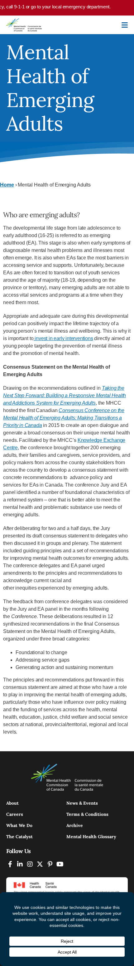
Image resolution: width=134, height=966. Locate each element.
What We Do (19, 825)
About (12, 803)
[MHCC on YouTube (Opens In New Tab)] (60, 864)
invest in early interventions (63, 338)
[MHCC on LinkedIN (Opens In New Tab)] (20, 864)
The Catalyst (19, 836)
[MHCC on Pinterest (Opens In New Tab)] (50, 864)
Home (7, 184)
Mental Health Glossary (91, 836)
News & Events (82, 803)
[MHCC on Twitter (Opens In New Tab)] (40, 864)
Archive (74, 825)
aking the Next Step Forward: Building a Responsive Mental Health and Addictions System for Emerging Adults (64, 395)
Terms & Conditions (87, 814)
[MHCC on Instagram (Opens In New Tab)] (30, 864)
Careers (14, 814)
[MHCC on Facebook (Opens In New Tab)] (10, 864)
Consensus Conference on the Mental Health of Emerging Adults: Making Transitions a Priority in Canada (63, 418)
